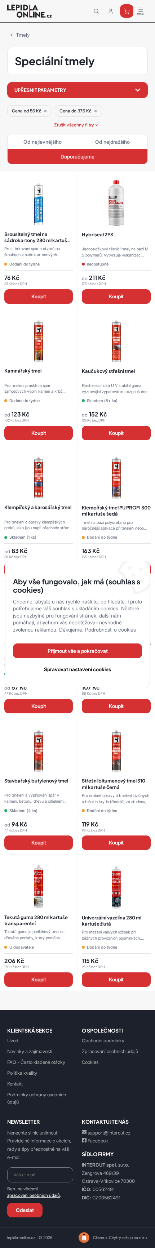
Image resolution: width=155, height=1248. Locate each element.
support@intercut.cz (109, 1133)
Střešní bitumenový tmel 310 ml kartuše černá (113, 783)
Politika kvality (22, 1073)
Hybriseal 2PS (97, 234)
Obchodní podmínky (103, 1040)
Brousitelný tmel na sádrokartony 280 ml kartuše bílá (37, 240)
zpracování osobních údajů (33, 1195)
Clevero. (100, 1237)
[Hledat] (96, 11)
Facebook (98, 1141)
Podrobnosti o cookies (110, 630)
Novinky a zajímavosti (29, 1051)
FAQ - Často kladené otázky (36, 1062)
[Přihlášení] (110, 11)
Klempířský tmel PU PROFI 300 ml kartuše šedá (116, 510)
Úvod (12, 1040)
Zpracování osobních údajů (110, 1051)
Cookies (90, 1062)
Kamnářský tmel (22, 370)
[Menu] (140, 11)
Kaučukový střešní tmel (108, 371)
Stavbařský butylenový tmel (36, 780)
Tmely (23, 35)
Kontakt (15, 1084)
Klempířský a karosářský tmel (37, 507)
